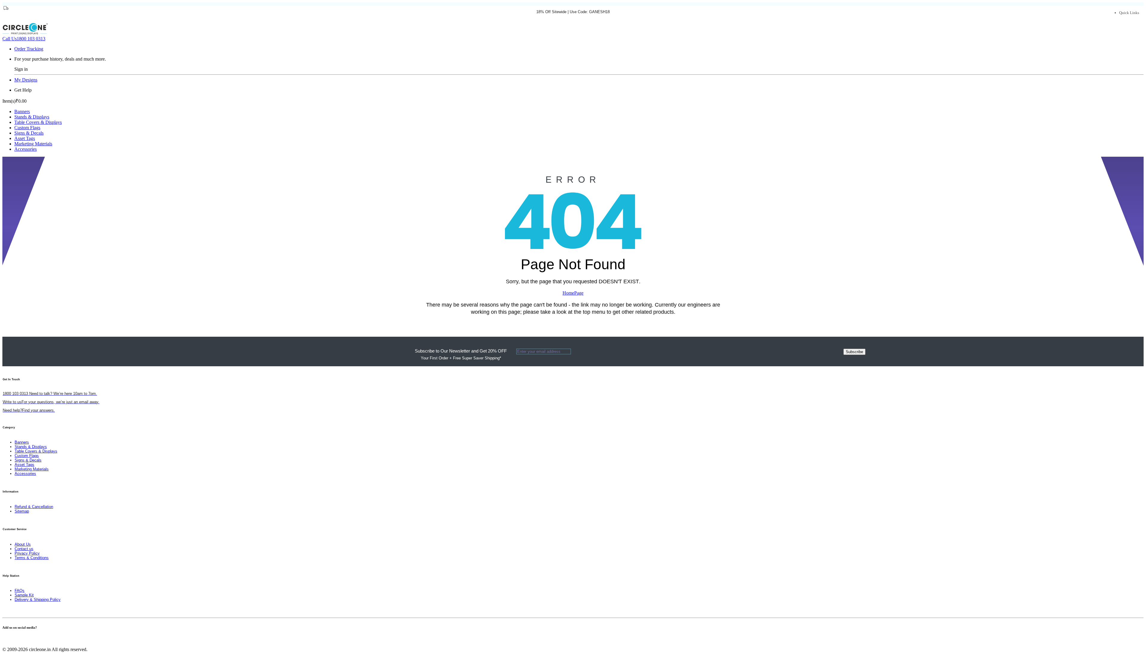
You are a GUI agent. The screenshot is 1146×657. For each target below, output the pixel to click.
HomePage (573, 293)
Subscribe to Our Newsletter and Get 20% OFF (461, 354)
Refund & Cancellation (34, 506)
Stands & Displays (31, 116)
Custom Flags (27, 127)
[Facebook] (4, 639)
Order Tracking (28, 48)
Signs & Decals (29, 133)
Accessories (25, 149)
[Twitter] (8, 639)
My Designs (25, 79)
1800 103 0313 (23, 38)
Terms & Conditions (32, 558)
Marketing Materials (33, 143)
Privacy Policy (27, 553)
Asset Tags (24, 138)
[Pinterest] (11, 639)
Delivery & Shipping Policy (38, 599)
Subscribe (854, 352)
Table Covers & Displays (38, 122)
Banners (22, 111)
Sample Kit (24, 595)
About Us (23, 544)
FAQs (19, 590)
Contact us (24, 549)
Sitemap (22, 511)
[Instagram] (15, 639)
